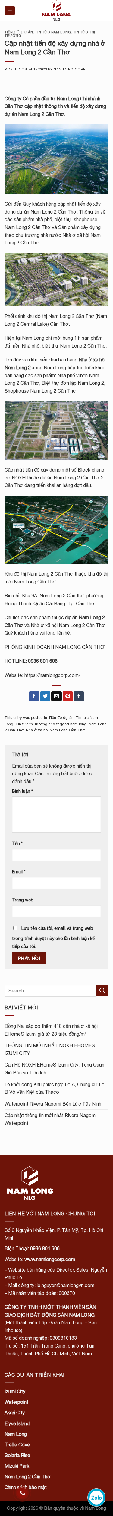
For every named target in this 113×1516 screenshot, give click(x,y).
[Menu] (10, 11)
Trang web (22, 899)
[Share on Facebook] (34, 696)
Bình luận (22, 791)
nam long (78, 724)
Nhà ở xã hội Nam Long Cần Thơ (55, 730)
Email (18, 871)
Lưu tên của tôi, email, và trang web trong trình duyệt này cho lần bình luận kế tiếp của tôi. (53, 937)
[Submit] (102, 990)
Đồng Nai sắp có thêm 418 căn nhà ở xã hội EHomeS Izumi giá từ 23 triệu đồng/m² (51, 1030)
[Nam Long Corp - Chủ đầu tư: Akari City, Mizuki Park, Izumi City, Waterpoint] (57, 10)
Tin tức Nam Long (53, 32)
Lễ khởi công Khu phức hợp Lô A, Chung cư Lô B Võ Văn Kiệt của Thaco (55, 1088)
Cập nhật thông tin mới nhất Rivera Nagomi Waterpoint (50, 1119)
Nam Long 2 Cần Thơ (41, 114)
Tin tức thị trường (31, 724)
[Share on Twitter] (45, 696)
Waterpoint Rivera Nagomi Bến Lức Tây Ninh (53, 1103)
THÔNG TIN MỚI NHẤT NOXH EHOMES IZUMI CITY (50, 1049)
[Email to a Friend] (56, 696)
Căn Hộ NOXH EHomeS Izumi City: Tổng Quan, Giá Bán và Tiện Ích (55, 1068)
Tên (17, 843)
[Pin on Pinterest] (68, 696)
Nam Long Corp (70, 69)
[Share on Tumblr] (79, 696)
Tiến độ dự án (19, 32)
